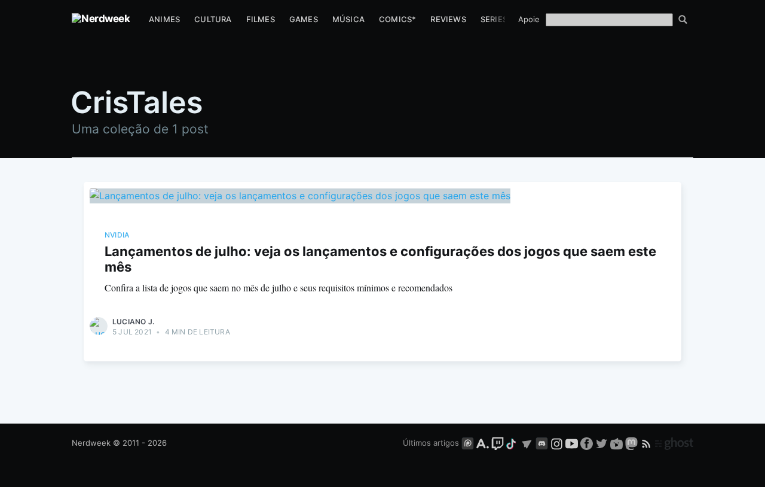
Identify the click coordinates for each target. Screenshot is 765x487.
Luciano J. (133, 321)
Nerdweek (91, 443)
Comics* (397, 19)
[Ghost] (674, 443)
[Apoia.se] (483, 443)
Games (303, 19)
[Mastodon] (632, 443)
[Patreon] (467, 443)
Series (494, 19)
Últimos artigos (431, 443)
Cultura (212, 19)
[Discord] (542, 443)
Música (348, 19)
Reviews (448, 19)
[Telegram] (527, 443)
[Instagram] (556, 443)
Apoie (529, 19)
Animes (164, 19)
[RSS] (647, 443)
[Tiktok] (512, 443)
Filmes (260, 19)
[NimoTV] (617, 443)
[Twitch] (497, 443)
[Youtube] (571, 443)
